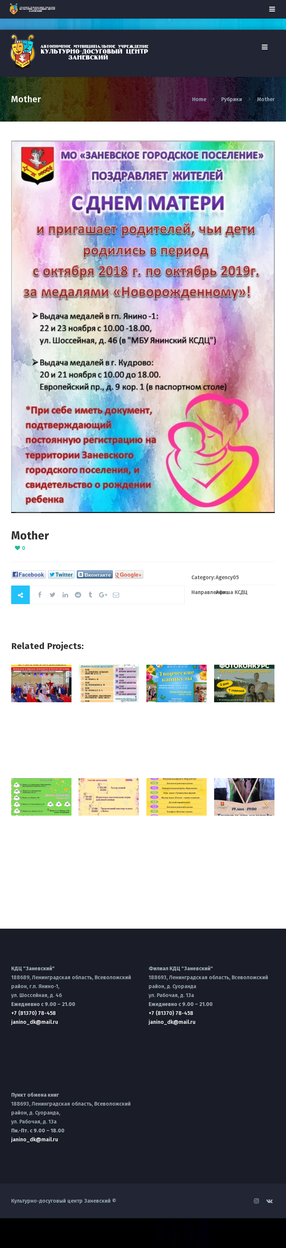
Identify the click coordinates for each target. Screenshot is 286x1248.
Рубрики (232, 99)
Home (200, 99)
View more (41, 683)
